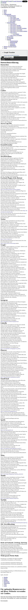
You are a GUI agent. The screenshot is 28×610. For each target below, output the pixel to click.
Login (5, 586)
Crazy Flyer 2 (13, 32)
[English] (9, 55)
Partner (5, 579)
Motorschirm (10, 36)
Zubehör (9, 39)
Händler (6, 577)
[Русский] (16, 55)
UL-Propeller (10, 38)
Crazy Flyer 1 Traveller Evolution (18, 28)
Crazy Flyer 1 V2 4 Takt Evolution (18, 31)
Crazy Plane (13, 17)
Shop (5, 13)
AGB (5, 584)
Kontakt (6, 580)
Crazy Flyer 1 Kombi (15, 25)
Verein (5, 48)
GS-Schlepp (16, 34)
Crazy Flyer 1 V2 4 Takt (16, 29)
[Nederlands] (7, 55)
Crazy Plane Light (14, 18)
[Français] (12, 55)
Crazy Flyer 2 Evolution (16, 35)
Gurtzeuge (12, 43)
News (5, 11)
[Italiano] (14, 55)
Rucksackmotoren (11, 15)
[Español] (18, 55)
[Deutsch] (5, 55)
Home (5, 10)
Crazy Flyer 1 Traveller (15, 27)
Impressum (6, 581)
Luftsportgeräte (7, 14)
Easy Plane (12, 21)
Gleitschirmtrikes (11, 22)
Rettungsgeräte (13, 42)
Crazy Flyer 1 (13, 24)
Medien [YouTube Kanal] (10, 46)
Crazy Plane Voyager (15, 20)
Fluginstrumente (14, 41)
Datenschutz (7, 583)
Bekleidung (13, 45)
